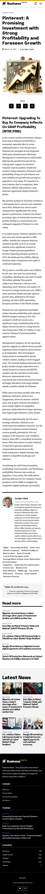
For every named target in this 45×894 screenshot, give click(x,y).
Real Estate (6, 611)
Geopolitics (7, 565)
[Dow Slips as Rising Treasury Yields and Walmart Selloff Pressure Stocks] (33, 688)
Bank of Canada (23, 553)
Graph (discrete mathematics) (26, 565)
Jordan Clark (28, 49)
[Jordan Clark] (7, 520)
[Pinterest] (26, 106)
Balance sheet (9, 553)
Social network (31, 573)
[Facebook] (12, 106)
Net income (34, 570)
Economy (5, 644)
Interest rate (8, 568)
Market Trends (8, 13)
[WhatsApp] (33, 106)
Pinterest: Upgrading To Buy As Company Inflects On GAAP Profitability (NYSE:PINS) (22, 592)
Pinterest (19, 573)
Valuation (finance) (11, 576)
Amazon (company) (11, 550)
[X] (19, 106)
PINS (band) (8, 573)
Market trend (21, 568)
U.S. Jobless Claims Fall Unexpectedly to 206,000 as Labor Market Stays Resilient (12, 740)
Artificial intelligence (29, 550)
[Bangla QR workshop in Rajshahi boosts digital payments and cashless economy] (33, 723)
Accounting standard (19, 547)
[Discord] (20, 888)
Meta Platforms (9, 570)
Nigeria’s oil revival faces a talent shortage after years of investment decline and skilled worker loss (19, 615)
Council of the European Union (16, 556)
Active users (35, 547)
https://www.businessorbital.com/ (26, 502)
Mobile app (22, 570)
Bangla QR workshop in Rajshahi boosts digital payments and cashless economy (32, 740)
